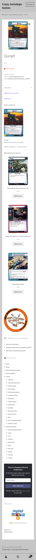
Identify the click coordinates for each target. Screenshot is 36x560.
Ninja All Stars (12, 414)
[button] (29, 24)
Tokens (10, 458)
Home (5, 14)
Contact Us (7, 530)
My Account (6, 557)
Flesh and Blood (10, 373)
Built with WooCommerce (20, 549)
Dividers (10, 439)
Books (8, 367)
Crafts (7, 364)
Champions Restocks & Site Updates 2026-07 (19, 347)
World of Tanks (12, 423)
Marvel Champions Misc (15, 430)
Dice (9, 436)
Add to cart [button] (18, 196)
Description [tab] (7, 88)
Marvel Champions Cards (15, 14)
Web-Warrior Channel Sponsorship (16, 350)
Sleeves (10, 451)
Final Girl (10, 379)
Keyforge (10, 408)
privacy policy (25, 491)
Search (18, 557)
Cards (9, 433)
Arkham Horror (12, 401)
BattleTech (11, 404)
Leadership (10, 78)
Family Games (12, 386)
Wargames (11, 398)
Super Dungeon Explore (14, 420)
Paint (9, 445)
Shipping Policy (8, 532)
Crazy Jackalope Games (12, 6)
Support (27, 78)
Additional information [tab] (11, 93)
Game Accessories (11, 426)
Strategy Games (12, 395)
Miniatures (11, 442)
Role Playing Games (13, 392)
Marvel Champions (19, 78)
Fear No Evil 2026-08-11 (12, 344)
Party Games (11, 389)
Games (8, 376)
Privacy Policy (6, 549)
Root (9, 417)
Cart (27, 555)
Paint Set (10, 448)
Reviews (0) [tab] (7, 99)
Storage (10, 454)
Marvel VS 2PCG (12, 411)
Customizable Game (14, 382)
